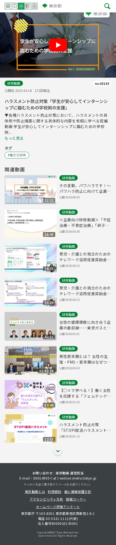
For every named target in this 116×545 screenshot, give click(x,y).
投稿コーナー (76, 499)
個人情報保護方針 (77, 491)
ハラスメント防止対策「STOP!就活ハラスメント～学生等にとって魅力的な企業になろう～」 (85, 427)
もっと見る (14, 138)
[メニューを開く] (107, 6)
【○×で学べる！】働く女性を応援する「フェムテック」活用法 (85, 393)
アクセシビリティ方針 (46, 499)
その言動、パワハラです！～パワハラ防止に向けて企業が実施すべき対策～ (85, 188)
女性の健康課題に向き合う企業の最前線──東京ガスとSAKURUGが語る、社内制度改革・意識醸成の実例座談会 (85, 325)
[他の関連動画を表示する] (58, 451)
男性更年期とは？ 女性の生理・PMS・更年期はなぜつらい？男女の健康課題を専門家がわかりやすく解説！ (85, 359)
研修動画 (13, 83)
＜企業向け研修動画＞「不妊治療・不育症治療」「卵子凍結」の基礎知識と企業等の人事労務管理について (85, 222)
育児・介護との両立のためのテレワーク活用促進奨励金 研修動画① (85, 290)
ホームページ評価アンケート (58, 506)
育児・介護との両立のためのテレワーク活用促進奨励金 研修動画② (85, 257)
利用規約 (54, 491)
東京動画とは (35, 491)
